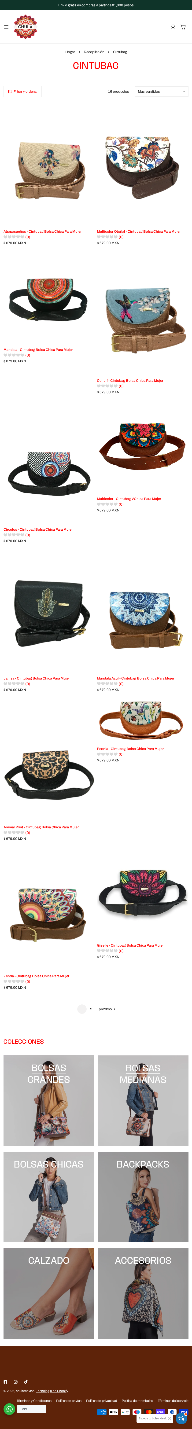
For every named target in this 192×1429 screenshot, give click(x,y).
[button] (183, 27)
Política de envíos (68, 1401)
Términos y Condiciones (34, 1401)
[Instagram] (16, 1381)
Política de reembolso (137, 1401)
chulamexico (25, 1391)
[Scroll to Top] (183, 1404)
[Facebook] (5, 1381)
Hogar (70, 52)
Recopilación (94, 52)
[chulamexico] (25, 26)
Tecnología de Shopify (52, 1391)
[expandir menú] (6, 26)
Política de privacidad (101, 1401)
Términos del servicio (173, 1401)
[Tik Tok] (26, 1381)
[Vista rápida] (86, 219)
